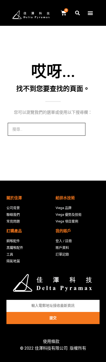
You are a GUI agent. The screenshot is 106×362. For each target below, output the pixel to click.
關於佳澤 (14, 198)
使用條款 (51, 341)
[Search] (91, 129)
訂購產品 (14, 231)
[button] (90, 13)
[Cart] (64, 13)
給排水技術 (65, 198)
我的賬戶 (63, 231)
